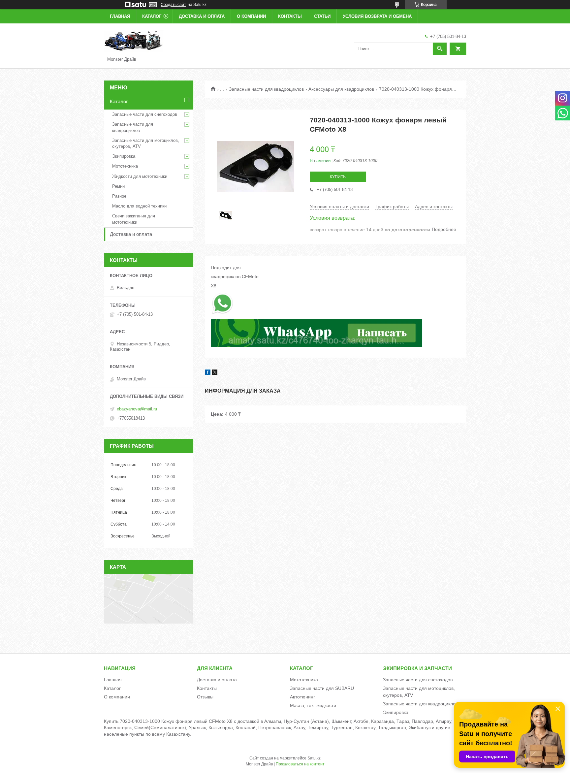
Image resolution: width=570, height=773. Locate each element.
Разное (119, 196)
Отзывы (205, 696)
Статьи (322, 16)
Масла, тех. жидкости (313, 705)
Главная (120, 16)
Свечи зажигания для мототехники (133, 218)
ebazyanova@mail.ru (137, 408)
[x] (214, 373)
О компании (251, 16)
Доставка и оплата (202, 16)
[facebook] (207, 373)
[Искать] (440, 49)
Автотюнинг (302, 696)
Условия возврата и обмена (377, 16)
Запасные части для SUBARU (322, 688)
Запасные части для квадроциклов (266, 89)
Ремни (118, 186)
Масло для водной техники (139, 206)
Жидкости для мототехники (139, 176)
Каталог (151, 16)
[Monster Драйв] (133, 41)
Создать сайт (173, 4)
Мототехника (125, 166)
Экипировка (123, 156)
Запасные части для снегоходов (144, 114)
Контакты (290, 16)
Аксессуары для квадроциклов (341, 89)
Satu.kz (314, 758)
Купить (338, 177)
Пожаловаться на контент (300, 764)
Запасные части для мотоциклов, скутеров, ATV (145, 143)
